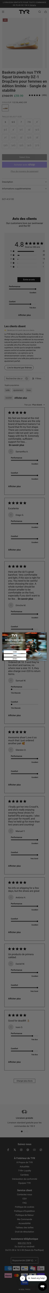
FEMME (15, 655)
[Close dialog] (45, 634)
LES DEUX (15, 658)
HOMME (15, 652)
